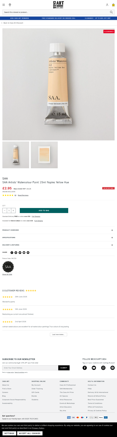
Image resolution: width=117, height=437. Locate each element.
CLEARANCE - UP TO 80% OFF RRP (97, 18)
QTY (3, 206)
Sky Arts (63, 410)
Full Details (36, 216)
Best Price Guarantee (96, 399)
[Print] (28, 252)
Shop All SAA (7, 274)
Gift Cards (35, 392)
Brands (34, 396)
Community (64, 381)
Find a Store (6, 389)
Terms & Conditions (95, 403)
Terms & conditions (19, 372)
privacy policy (10, 372)
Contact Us (92, 385)
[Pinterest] (16, 252)
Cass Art (5, 381)
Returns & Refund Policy (97, 396)
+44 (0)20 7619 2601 (29, 419)
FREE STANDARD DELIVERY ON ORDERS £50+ (58, 18)
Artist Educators (66, 407)
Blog (4, 396)
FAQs (90, 389)
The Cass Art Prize (67, 392)
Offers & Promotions (95, 407)
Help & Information (96, 381)
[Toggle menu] (4, 5)
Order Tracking (37, 389)
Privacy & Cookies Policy (97, 410)
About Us (5, 385)
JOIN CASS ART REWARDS (19, 18)
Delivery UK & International (98, 392)
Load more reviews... (58, 334)
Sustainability (7, 403)
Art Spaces (64, 396)
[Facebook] (12, 252)
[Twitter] (20, 252)
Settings (9, 433)
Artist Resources (66, 399)
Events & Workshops (67, 403)
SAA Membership (66, 389)
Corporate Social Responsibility (14, 399)
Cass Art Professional (68, 385)
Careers (5, 392)
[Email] (24, 252)
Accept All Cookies (30, 433)
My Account (36, 385)
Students (35, 399)
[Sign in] (107, 5)
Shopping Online (39, 381)
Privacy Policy (38, 428)
